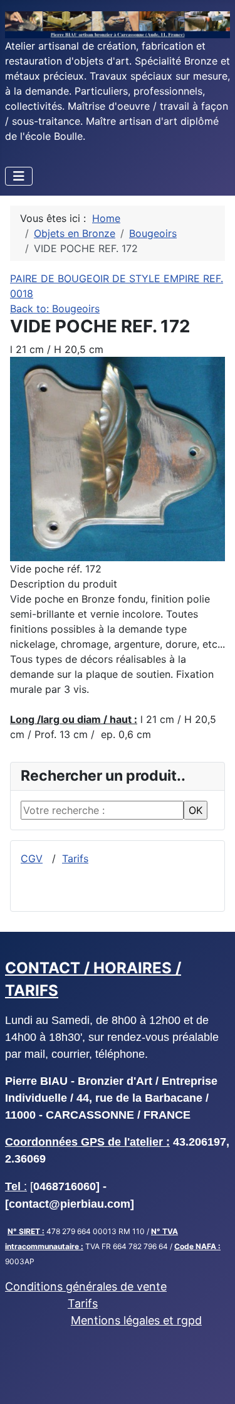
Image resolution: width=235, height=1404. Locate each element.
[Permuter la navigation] (19, 176)
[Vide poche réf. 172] (117, 457)
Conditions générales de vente (86, 1286)
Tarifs (75, 858)
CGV (32, 858)
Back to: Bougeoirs (55, 308)
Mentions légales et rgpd (136, 1320)
